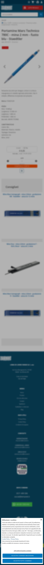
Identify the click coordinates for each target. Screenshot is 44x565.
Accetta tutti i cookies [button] (23, 561)
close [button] (41, 519)
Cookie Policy (6, 539)
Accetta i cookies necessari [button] (22, 555)
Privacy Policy (15, 539)
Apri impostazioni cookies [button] (22, 551)
